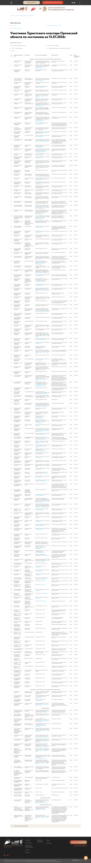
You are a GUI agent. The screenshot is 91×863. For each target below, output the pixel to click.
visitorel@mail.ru (41, 80)
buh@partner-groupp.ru (39, 379)
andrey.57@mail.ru (38, 477)
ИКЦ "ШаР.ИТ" (83, 860)
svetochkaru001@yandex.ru (40, 552)
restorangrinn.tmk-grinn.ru (39, 385)
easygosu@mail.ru (43, 439)
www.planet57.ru (40, 133)
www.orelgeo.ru (46, 506)
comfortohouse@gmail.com (44, 141)
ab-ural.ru (39, 259)
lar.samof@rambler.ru (39, 275)
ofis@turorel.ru (39, 406)
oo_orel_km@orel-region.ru (40, 725)
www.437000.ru (38, 180)
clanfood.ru (37, 446)
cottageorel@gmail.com (39, 290)
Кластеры (16, 15)
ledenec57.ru (40, 502)
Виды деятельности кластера (54, 25)
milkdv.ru (47, 272)
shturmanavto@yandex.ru (39, 123)
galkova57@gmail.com (39, 417)
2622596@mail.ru (38, 506)
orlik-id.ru (42, 217)
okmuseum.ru (37, 726)
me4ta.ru (39, 741)
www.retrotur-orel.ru (38, 67)
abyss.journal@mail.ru (39, 802)
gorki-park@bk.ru (47, 311)
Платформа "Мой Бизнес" (80, 845)
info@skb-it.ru (44, 352)
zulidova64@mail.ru (45, 555)
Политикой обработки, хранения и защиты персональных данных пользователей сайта (43, 861)
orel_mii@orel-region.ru (45, 720)
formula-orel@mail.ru (39, 227)
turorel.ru (46, 406)
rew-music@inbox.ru (38, 213)
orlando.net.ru (37, 168)
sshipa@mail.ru (39, 469)
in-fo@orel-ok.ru (38, 457)
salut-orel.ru (47, 737)
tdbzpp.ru (47, 206)
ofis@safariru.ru (42, 87)
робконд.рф (40, 264)
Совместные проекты (16, 28)
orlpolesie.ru (45, 712)
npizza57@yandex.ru (41, 434)
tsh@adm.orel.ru (38, 809)
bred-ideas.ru (37, 443)
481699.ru (37, 336)
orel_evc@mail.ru (42, 561)
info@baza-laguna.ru (39, 120)
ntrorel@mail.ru (44, 335)
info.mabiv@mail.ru (40, 750)
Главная (11, 15)
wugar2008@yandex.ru (46, 501)
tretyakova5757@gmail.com (40, 525)
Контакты (27, 852)
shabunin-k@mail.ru (38, 421)
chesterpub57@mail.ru (39, 105)
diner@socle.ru (38, 163)
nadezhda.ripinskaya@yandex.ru (40, 450)
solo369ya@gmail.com (39, 529)
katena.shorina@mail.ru (39, 547)
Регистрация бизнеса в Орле (29, 846)
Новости (27, 850)
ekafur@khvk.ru (38, 567)
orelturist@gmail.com (39, 737)
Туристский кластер (24, 15)
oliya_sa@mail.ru (46, 473)
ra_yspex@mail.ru (38, 183)
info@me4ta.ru (46, 740)
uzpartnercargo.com (38, 422)
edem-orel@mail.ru (45, 704)
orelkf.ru (44, 281)
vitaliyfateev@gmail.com (42, 339)
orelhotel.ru (47, 715)
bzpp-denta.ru (40, 207)
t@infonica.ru (40, 157)
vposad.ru (37, 763)
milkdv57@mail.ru (40, 272)
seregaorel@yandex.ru (39, 359)
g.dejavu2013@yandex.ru (39, 136)
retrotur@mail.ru (41, 66)
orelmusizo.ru (40, 721)
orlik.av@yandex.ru (40, 218)
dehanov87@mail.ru (44, 593)
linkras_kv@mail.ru (38, 348)
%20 (40, 720)
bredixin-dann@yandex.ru (41, 442)
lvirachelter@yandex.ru (39, 700)
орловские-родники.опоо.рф (42, 746)
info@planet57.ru (47, 132)
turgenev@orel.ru (44, 730)
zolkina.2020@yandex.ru (42, 481)
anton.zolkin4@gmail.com (40, 446)
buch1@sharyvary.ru (40, 509)
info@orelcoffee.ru (38, 697)
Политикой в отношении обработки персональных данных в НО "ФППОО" (41, 860)
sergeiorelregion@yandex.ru (42, 393)
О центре (27, 840)
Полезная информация (40, 840)
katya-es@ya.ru (38, 343)
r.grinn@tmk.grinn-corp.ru (39, 384)
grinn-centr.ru (40, 431)
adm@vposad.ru (43, 762)
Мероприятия (28, 843)
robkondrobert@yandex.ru (41, 263)
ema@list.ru (44, 150)
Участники (31, 15)
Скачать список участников (21, 826)
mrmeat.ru (45, 100)
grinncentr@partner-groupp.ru (44, 430)
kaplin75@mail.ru (44, 601)
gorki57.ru (39, 311)
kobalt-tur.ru (37, 96)
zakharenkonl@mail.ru (39, 147)
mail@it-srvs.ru (43, 584)
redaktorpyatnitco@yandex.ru (40, 151)
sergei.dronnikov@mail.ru (39, 495)
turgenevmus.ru (38, 731)
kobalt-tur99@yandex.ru (41, 95)
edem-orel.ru (40, 705)
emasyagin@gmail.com (39, 285)
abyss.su (46, 802)
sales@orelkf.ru (38, 281)
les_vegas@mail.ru (38, 232)
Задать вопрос (31, 2)
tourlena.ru (44, 369)
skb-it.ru (36, 353)
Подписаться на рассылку (53, 2)
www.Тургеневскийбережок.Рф (40, 758)
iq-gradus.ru (43, 298)
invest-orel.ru (43, 809)
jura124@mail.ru (38, 521)
